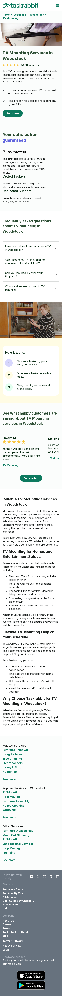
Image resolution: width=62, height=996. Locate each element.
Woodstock (37, 14)
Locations (20, 14)
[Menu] (57, 5)
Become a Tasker (13, 889)
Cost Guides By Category (18, 900)
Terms (6, 940)
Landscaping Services (18, 843)
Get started (31, 478)
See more (9, 779)
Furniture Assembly (16, 801)
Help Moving (11, 796)
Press (6, 928)
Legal (6, 949)
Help (5, 908)
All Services (10, 897)
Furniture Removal (15, 749)
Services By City (13, 893)
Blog (5, 935)
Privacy (18, 940)
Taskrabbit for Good (15, 932)
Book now (13, 113)
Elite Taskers (11, 904)
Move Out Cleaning (16, 835)
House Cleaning (14, 805)
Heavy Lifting (12, 767)
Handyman (10, 771)
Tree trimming (12, 758)
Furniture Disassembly (18, 830)
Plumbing (9, 852)
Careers (8, 924)
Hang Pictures (12, 754)
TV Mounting (10, 465)
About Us (8, 920)
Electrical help (13, 763)
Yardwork (9, 810)
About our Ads (12, 945)
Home (6, 14)
